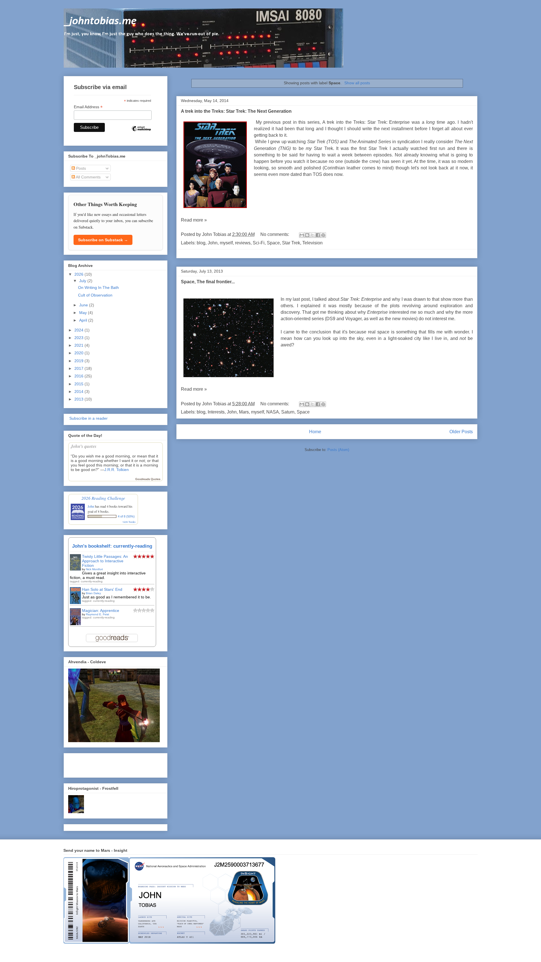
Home (315, 431)
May (83, 312)
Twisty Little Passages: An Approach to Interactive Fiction (105, 561)
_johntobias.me (100, 21)
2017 (79, 368)
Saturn (287, 412)
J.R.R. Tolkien (116, 469)
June (84, 305)
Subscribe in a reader (88, 418)
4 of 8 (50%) (126, 516)
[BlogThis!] (307, 235)
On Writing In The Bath (98, 287)
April (83, 320)
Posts (80, 168)
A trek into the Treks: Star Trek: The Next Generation (236, 111)
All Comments (88, 177)
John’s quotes (83, 446)
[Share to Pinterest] (323, 235)
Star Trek (291, 242)
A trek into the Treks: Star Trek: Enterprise (366, 122)
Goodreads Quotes (147, 479)
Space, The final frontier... (208, 281)
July (83, 280)
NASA (272, 412)
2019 (79, 361)
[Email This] (302, 235)
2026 (79, 274)
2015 (79, 384)
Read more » (194, 220)
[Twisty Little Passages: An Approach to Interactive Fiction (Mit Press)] (75, 569)
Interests (216, 412)
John (213, 242)
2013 (79, 399)
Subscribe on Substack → (103, 240)
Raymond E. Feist (97, 614)
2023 (79, 337)
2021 (79, 345)
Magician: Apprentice (100, 610)
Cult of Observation (95, 295)
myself (226, 242)
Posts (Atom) (338, 450)
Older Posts (461, 431)
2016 (79, 376)
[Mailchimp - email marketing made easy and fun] (141, 133)
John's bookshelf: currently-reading (112, 546)
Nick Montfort (94, 569)
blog (201, 242)
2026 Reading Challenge (103, 498)
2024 (79, 330)
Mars (244, 412)
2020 (79, 353)
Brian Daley (93, 593)
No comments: (275, 234)
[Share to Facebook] (318, 235)
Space (273, 242)
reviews (242, 242)
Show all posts (357, 83)
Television (312, 242)
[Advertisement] (101, 763)
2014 (79, 391)
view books (129, 522)
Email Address (88, 107)
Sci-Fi (259, 242)
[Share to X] (312, 235)
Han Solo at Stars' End (102, 589)
